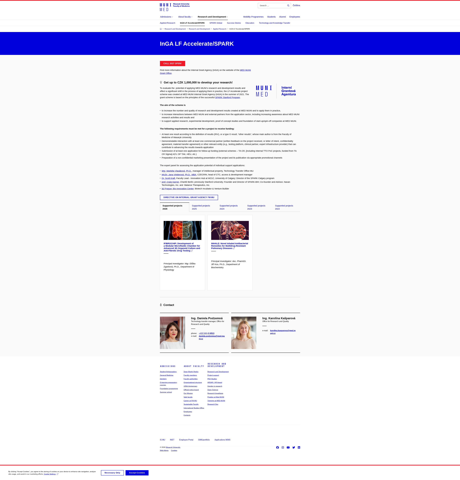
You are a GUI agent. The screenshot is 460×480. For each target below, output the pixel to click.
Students (271, 17)
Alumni (282, 17)
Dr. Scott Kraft (168, 178)
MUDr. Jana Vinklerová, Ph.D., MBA (179, 174)
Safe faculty (188, 397)
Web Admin (164, 450)
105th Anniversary (190, 386)
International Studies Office (194, 408)
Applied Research (167, 23)
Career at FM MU (190, 401)
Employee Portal (186, 440)
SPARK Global (216, 23)
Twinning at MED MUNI (216, 401)
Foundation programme (169, 388)
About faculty (194, 366)
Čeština (296, 5)
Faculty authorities (191, 379)
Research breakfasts (215, 393)
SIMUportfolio (204, 440)
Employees (294, 17)
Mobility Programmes (253, 17)
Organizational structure (193, 382)
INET (172, 440)
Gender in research (214, 386)
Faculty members (190, 375)
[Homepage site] (175, 7)
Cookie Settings (50, 474)
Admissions (167, 366)
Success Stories (234, 23)
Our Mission (188, 393)
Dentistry (163, 379)
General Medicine (166, 375)
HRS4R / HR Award (214, 382)
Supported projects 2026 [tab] (172, 207)
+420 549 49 (206, 333)
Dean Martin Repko (191, 372)
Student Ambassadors (168, 372)
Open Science (212, 390)
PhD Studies (212, 379)
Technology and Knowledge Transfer (274, 23)
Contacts (187, 415)
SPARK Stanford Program (227, 97)
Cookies (174, 450)
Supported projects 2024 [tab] (229, 207)
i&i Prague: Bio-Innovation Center (178, 188)
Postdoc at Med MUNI (215, 397)
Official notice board (191, 390)
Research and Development (216, 365)
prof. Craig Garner (170, 182)
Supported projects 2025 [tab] (201, 207)
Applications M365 (222, 440)
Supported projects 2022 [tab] (284, 207)
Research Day (212, 404)
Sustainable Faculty (191, 404)
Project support (213, 375)
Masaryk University (173, 447)
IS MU (162, 440)
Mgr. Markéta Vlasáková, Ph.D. (176, 171)
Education (250, 23)
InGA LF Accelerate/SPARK (192, 23)
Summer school (166, 392)
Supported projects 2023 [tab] (256, 207)
